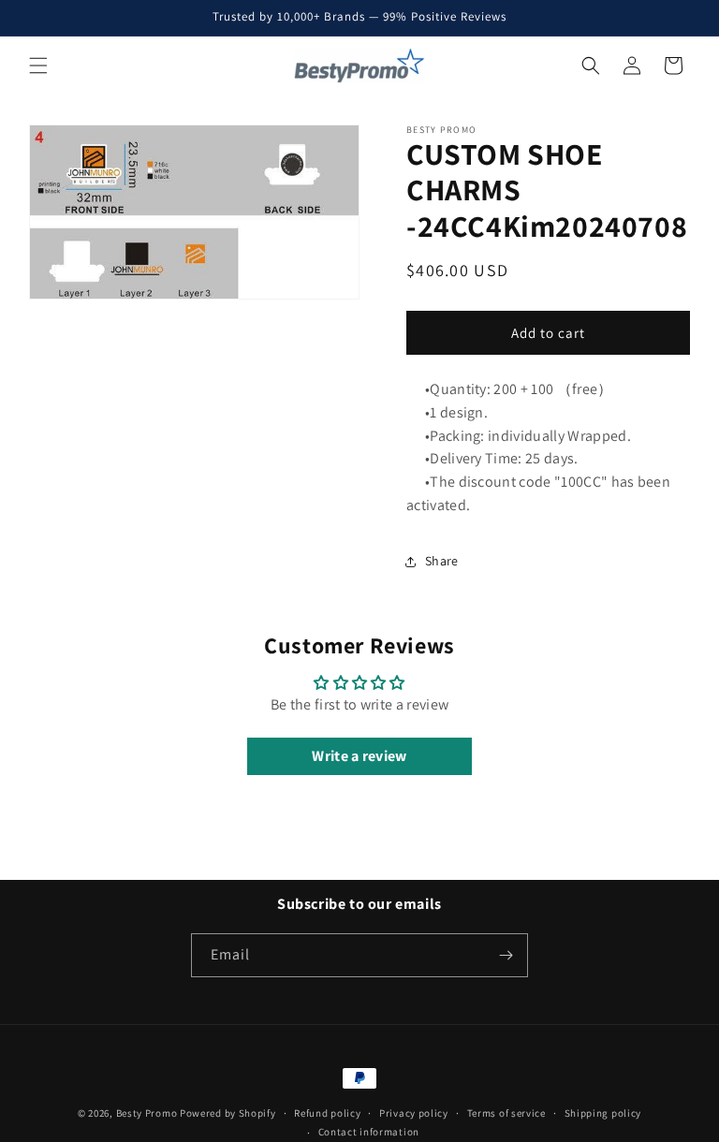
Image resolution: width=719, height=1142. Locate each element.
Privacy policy (413, 1113)
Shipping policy (603, 1113)
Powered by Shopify (228, 1113)
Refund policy (327, 1113)
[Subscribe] (506, 955)
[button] (38, 65)
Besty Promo (147, 1113)
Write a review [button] (359, 756)
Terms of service (506, 1113)
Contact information (368, 1131)
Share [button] (442, 560)
